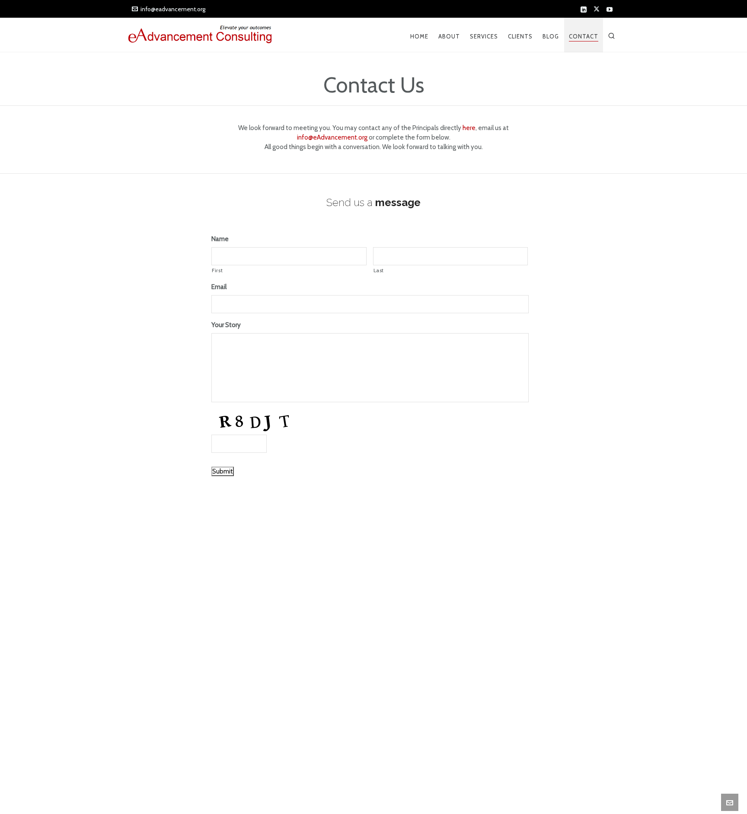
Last (379, 270)
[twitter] (598, 9)
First (217, 270)
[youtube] (611, 9)
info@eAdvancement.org (332, 137)
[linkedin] (585, 9)
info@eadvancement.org (172, 9)
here (469, 128)
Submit (222, 471)
